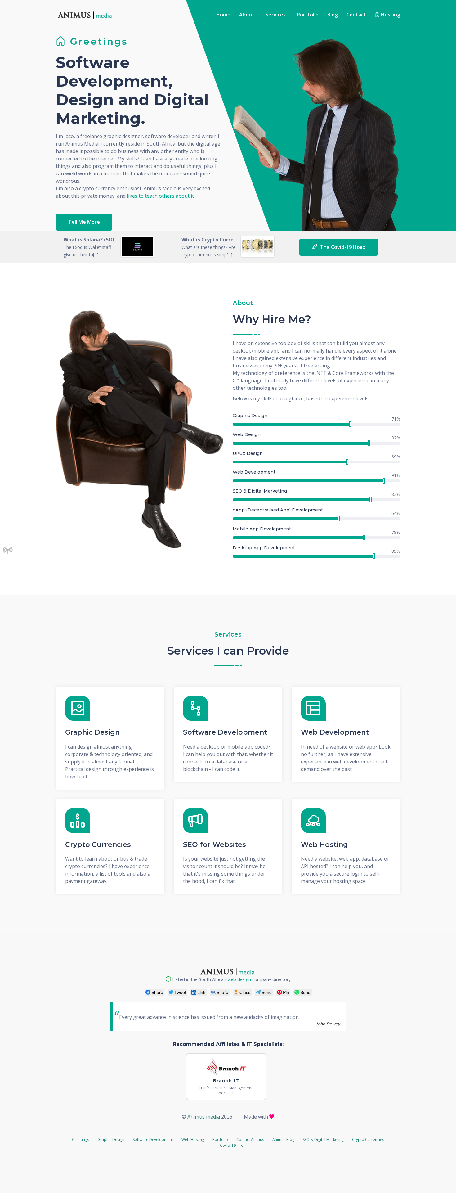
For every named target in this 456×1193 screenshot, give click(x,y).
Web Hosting (324, 845)
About (246, 14)
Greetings (80, 1139)
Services (276, 14)
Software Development (225, 732)
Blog (332, 14)
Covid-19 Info (232, 1145)
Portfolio (308, 14)
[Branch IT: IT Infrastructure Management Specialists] (226, 1068)
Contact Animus (250, 1139)
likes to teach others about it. (161, 195)
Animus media (203, 1116)
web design (239, 979)
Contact (356, 14)
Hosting (390, 14)
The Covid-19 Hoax (341, 247)
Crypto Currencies (98, 845)
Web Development (335, 732)
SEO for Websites (214, 845)
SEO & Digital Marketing (323, 1139)
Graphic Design (92, 732)
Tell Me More (84, 221)
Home (223, 14)
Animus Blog (283, 1139)
